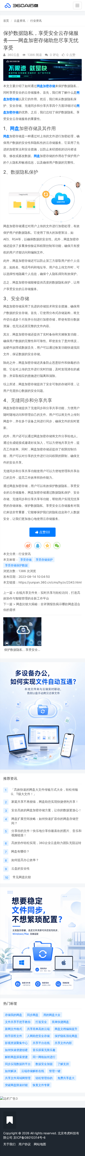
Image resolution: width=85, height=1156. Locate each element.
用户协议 (25, 1144)
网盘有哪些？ (20, 851)
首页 (6, 20)
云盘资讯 (19, 20)
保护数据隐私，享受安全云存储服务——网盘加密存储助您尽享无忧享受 (22, 649)
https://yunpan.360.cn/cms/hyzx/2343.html (50, 582)
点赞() (44, 532)
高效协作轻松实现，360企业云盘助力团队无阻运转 (46, 843)
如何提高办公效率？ (25, 860)
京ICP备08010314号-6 (29, 1137)
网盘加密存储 (46, 86)
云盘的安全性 (20, 868)
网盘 (14, 128)
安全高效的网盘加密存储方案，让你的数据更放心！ (46, 810)
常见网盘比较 (22, 877)
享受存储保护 (44, 559)
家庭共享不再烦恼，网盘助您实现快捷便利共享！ (44, 801)
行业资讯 (36, 20)
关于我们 (9, 1144)
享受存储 (26, 559)
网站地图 (40, 1144)
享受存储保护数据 (16, 565)
